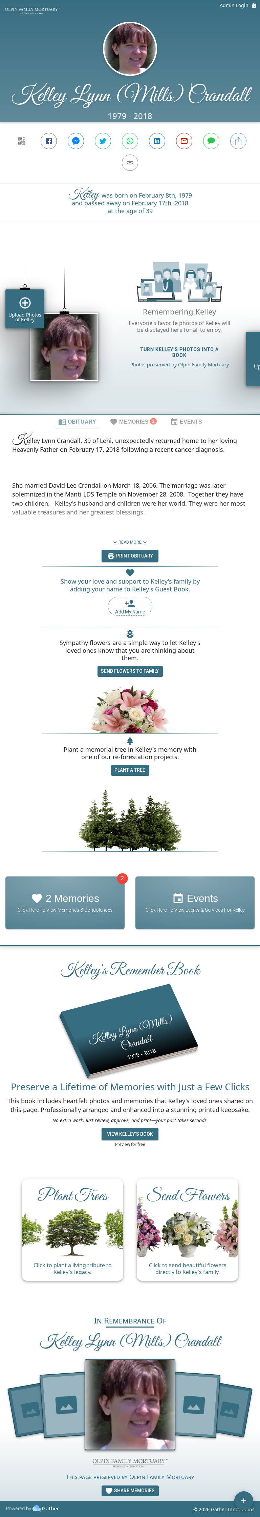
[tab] (77, 421)
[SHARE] (238, 141)
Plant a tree (129, 770)
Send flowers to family (130, 671)
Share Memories (134, 1490)
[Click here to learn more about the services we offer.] (130, 1464)
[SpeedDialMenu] (243, 1500)
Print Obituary (134, 556)
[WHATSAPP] (130, 141)
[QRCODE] (22, 141)
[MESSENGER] (76, 141)
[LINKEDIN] (157, 141)
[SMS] (211, 141)
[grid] (130, 328)
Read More (130, 542)
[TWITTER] (103, 141)
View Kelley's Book (130, 1134)
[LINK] (130, 163)
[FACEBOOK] (49, 141)
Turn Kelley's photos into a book (179, 352)
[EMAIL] (184, 141)
